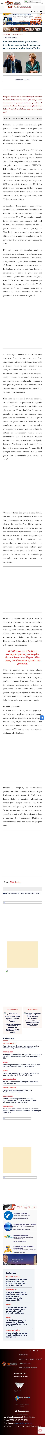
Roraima (10, 1054)
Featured (28, 1033)
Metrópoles (15, 882)
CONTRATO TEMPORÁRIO (14, 1018)
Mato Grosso (23, 1041)
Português (30, 1)
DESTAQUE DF (14, 1024)
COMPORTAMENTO (19, 1014)
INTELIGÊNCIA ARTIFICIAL (21, 1037)
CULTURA (22, 1020)
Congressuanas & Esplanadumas (32, 1016)
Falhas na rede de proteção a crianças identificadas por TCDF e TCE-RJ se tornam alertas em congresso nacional (19, 1100)
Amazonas (25, 1011)
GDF (9, 893)
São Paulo (30, 1054)
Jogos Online (10, 1039)
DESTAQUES (6, 34)
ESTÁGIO (31, 1031)
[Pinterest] (25, 86)
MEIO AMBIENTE (16, 1043)
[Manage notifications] (40, 1430)
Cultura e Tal (31, 1020)
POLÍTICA (23, 1048)
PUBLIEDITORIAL (15, 1050)
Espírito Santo (13, 1031)
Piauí (16, 1048)
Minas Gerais (28, 1043)
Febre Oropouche (23, 1035)
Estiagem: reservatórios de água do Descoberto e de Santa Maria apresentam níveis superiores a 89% (16, 1296)
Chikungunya (23, 1012)
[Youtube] (41, 11)
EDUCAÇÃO (29, 1028)
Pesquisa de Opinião (26, 893)
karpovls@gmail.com (23, 1423)
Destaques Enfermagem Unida (17, 1026)
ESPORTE (23, 1031)
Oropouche (9, 1046)
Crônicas (14, 1020)
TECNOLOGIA (22, 1060)
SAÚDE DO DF (27, 1056)
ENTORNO (31, 1029)
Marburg (14, 1041)
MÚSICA (21, 1045)
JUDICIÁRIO (19, 1039)
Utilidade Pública (29, 1062)
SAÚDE (8, 1056)
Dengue (17, 1022)
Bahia (33, 1011)
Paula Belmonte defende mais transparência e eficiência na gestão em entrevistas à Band (16, 1282)
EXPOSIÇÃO (19, 1033)
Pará (16, 1046)
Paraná (30, 1046)
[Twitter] (30, 1351)
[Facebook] (31, 11)
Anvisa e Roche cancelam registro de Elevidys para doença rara (20, 1083)
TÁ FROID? (31, 1058)
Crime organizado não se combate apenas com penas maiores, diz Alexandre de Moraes (16, 1310)
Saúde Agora (17, 1056)
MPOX (14, 1045)
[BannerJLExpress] (22, 986)
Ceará (15, 1012)
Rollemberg (36, 893)
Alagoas (17, 1011)
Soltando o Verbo (20, 1058)
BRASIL (5, 1070)
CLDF (31, 1012)
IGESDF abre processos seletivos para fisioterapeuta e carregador (17, 1091)
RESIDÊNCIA (14, 1052)
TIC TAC (31, 1060)
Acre (11, 1011)
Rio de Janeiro (24, 1052)
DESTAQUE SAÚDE (26, 1024)
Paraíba (23, 1046)
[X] (37, 11)
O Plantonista (30, 1045)
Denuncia (25, 1022)
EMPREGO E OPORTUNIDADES (17, 1029)
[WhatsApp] (30, 86)
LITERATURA (29, 1039)
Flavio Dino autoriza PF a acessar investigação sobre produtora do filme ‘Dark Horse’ (21, 1074)
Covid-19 (27, 1018)
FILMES (33, 1035)
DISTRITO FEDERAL (17, 34)
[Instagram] (34, 11)
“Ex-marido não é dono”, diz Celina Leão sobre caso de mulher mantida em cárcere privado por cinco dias (22, 1110)
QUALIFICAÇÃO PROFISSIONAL (32, 1050)
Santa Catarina (19, 1054)
